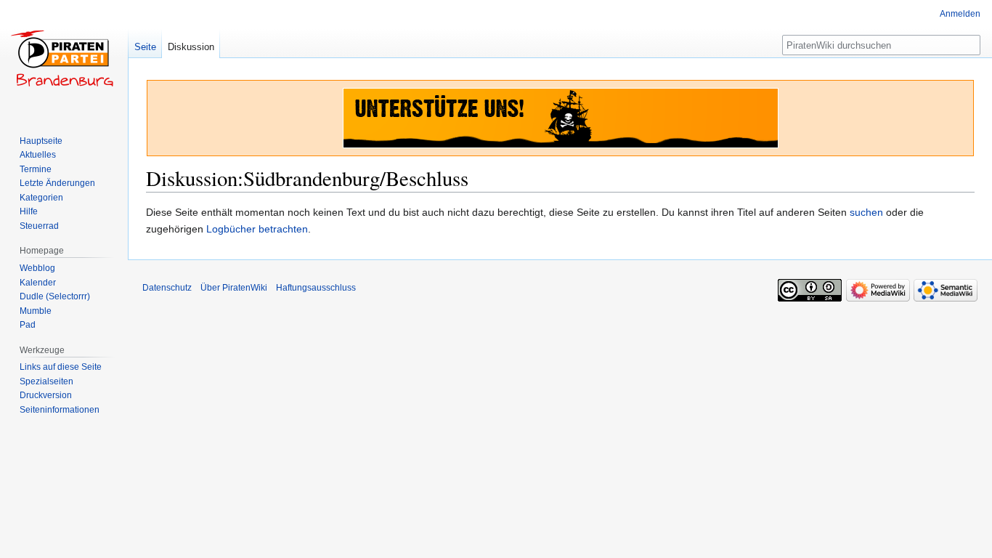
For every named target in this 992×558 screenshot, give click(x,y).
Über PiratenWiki (233, 288)
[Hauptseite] (64, 58)
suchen (866, 212)
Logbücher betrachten (257, 229)
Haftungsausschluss (316, 288)
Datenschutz (167, 288)
